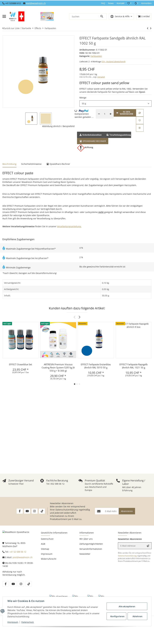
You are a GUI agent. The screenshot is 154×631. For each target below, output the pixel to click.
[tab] (92, 140)
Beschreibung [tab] (9, 164)
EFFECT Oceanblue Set (20, 364)
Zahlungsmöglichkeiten (91, 543)
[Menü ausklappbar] (4, 16)
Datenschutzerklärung (66, 509)
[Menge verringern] (99, 114)
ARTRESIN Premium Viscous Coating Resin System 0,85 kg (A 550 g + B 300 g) (58, 367)
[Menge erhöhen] (110, 114)
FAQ (103, 3)
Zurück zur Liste (11, 28)
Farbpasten (96, 56)
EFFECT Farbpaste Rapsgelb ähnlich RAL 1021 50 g (133, 366)
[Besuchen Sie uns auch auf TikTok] (42, 511)
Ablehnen (137, 616)
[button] (129, 3)
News (111, 3)
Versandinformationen (90, 548)
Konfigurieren (117, 616)
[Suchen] (102, 16)
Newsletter (84, 553)
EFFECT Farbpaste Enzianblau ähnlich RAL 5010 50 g (96, 366)
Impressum (12, 622)
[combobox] (115, 103)
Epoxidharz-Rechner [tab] (59, 164)
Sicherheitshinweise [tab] (31, 164)
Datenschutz (27, 622)
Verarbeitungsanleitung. (69, 226)
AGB (43, 543)
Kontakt (120, 3)
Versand (101, 77)
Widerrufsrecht (48, 558)
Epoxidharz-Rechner (94, 141)
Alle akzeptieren (127, 606)
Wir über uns (86, 538)
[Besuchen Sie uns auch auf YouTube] (27, 511)
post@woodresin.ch (36, 3)
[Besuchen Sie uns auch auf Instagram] (34, 511)
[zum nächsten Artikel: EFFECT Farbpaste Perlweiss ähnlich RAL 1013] (147, 28)
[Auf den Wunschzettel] (139, 120)
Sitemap (45, 548)
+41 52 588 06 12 (17, 551)
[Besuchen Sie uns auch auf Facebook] (20, 511)
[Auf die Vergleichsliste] (139, 113)
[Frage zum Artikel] (139, 128)
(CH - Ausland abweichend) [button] (113, 61)
